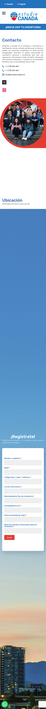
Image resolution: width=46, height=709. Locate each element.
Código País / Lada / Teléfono (17, 477)
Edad (7, 468)
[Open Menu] (4, 13)
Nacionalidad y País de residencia (19, 496)
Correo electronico (13, 487)
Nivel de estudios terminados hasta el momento (20, 525)
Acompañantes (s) (12, 506)
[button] (4, 704)
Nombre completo (12, 458)
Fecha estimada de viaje (15, 515)
